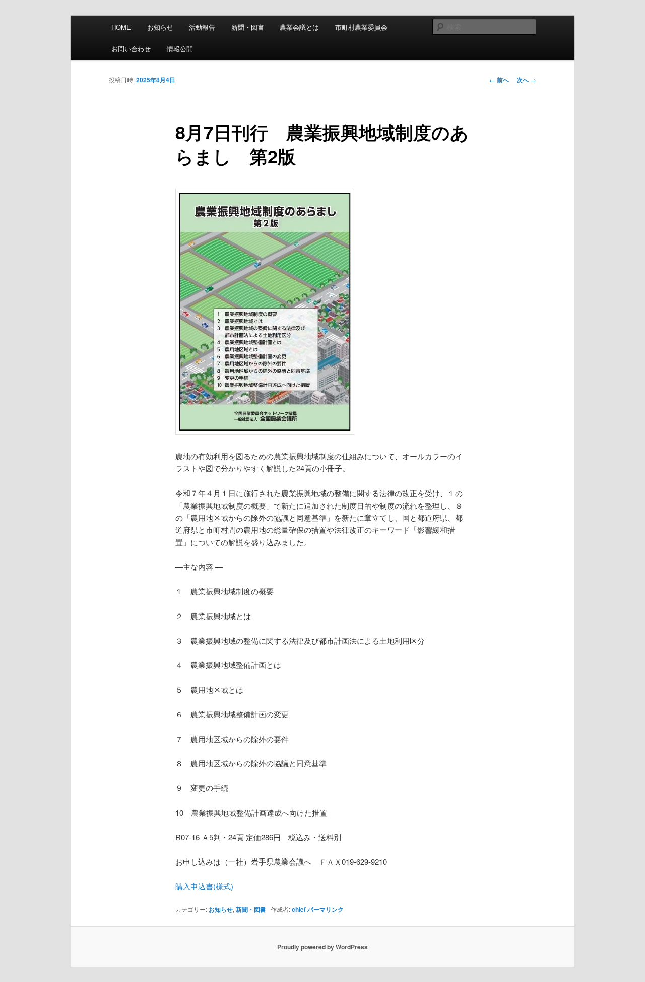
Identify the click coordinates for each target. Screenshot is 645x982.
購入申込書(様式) (204, 886)
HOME (121, 27)
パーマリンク (325, 909)
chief (299, 909)
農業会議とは (299, 27)
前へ (499, 79)
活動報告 (202, 27)
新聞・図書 (247, 27)
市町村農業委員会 (361, 27)
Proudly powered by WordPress (322, 946)
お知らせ (160, 27)
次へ (526, 79)
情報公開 (180, 48)
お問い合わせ (131, 48)
